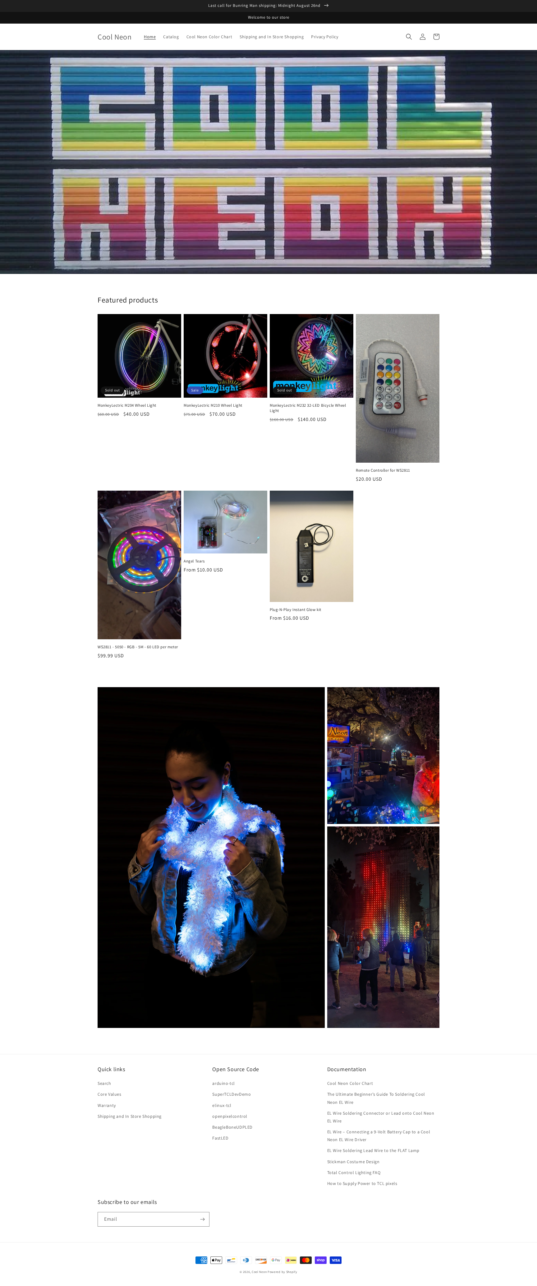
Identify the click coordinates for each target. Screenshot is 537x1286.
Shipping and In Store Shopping (130, 1116)
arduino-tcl (223, 1083)
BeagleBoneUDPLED (232, 1127)
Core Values (110, 1094)
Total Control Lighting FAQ (354, 1172)
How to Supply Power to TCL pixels (362, 1183)
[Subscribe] (202, 1219)
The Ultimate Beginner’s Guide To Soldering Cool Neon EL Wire (376, 1098)
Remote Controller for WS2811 (383, 470)
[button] (409, 37)
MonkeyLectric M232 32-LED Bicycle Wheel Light (308, 408)
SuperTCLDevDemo (231, 1094)
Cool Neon (259, 1272)
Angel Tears (194, 561)
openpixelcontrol (229, 1116)
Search (104, 1083)
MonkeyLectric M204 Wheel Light (127, 405)
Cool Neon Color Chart (350, 1083)
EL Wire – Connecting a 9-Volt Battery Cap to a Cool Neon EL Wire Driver (378, 1135)
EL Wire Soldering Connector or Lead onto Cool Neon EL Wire (380, 1117)
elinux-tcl (221, 1105)
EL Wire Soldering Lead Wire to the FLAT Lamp (373, 1150)
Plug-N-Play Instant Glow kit (295, 609)
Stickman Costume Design (353, 1161)
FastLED (220, 1138)
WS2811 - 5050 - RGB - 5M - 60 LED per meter (138, 647)
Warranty (107, 1105)
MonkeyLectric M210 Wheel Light (213, 405)
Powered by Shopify (282, 1272)
